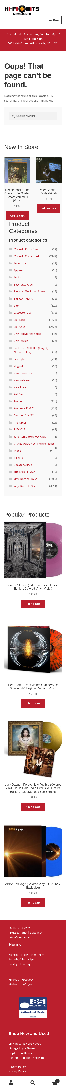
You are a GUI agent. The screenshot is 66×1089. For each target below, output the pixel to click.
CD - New (19, 319)
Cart (51, 1079)
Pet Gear (19, 394)
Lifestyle (19, 359)
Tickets (18, 457)
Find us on (21, 979)
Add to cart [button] (17, 215)
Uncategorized (23, 465)
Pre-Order (20, 422)
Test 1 (17, 450)
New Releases (22, 380)
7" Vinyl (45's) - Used (26, 256)
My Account (11, 1083)
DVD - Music (21, 341)
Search (33, 1083)
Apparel (18, 270)
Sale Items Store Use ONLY (30, 436)
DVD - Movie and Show (27, 333)
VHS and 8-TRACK (24, 471)
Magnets (19, 366)
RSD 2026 (19, 429)
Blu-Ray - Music (23, 298)
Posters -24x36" (24, 415)
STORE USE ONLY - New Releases (34, 443)
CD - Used (19, 327)
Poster (18, 401)
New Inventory (23, 373)
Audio (17, 277)
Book (17, 305)
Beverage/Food (23, 284)
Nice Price (20, 387)
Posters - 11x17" (24, 408)
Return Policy (17, 1066)
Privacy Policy (17, 1071)
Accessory (20, 263)
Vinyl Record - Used (25, 486)
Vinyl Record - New (25, 479)
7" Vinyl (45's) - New (26, 249)
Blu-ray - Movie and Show (29, 291)
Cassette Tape (23, 312)
